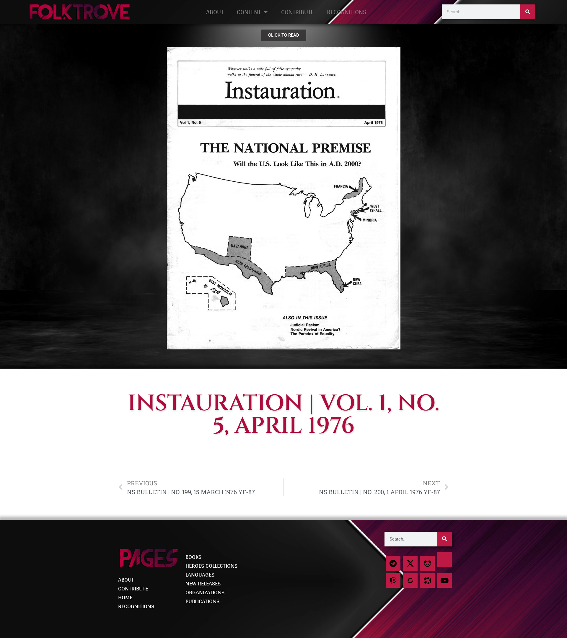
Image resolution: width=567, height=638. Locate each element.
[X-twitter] (410, 563)
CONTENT (249, 12)
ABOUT (215, 12)
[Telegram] (393, 563)
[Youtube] (444, 580)
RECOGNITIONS (346, 12)
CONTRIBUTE (297, 12)
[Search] (527, 11)
